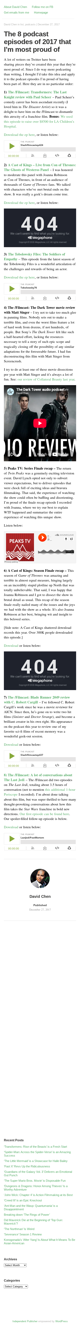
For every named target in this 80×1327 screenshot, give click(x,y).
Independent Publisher (24, 1321)
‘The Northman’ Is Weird (19, 1229)
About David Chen (15, 7)
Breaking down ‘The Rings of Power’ (27, 1214)
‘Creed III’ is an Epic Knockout (23, 1200)
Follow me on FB (42, 7)
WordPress (61, 1321)
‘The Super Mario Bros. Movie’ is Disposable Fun (35, 1180)
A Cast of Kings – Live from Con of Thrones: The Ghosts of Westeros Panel (40, 167)
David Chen (10, 24)
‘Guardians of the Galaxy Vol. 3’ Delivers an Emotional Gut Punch (38, 1173)
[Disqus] (40, 977)
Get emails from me (16, 12)
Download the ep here (19, 134)
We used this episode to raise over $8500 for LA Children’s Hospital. (39, 121)
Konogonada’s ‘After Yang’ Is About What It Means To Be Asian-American (39, 1241)
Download (11, 645)
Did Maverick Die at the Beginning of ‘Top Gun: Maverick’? (33, 1221)
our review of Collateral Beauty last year (45, 379)
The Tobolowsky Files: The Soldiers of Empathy (34, 256)
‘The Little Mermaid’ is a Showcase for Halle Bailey (36, 1161)
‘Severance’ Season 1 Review (23, 1234)
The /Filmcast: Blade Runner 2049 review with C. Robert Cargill (37, 700)
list (22, 24)
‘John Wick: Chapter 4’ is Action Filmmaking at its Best (38, 1195)
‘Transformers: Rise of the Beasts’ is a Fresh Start (35, 1146)
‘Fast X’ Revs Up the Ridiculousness (27, 1166)
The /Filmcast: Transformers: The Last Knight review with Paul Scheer (35, 94)
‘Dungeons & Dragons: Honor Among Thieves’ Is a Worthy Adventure (36, 1187)
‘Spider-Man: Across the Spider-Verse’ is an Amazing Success (37, 1153)
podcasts (30, 24)
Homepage (41, 12)
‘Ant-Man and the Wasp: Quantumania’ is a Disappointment (31, 1207)
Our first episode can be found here (44, 813)
